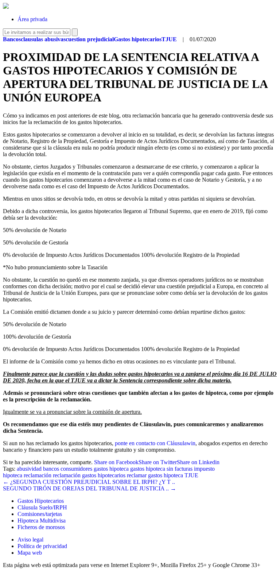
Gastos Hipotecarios (41, 501)
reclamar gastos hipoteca (155, 475)
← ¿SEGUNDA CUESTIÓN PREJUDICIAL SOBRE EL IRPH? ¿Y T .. (89, 482)
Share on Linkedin (198, 462)
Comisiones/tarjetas (40, 514)
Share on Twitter (158, 462)
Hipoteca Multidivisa (42, 520)
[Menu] (256, 14)
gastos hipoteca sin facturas (161, 469)
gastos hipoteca (111, 469)
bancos (51, 469)
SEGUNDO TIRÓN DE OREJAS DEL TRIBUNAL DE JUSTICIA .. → (89, 488)
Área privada (32, 19)
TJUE (191, 475)
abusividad (29, 469)
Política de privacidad (42, 546)
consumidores (76, 469)
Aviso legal (30, 539)
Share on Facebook (116, 462)
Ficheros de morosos (41, 527)
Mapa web (30, 553)
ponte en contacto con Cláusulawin (155, 443)
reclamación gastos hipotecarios (89, 475)
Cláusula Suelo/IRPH (42, 507)
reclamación (37, 475)
